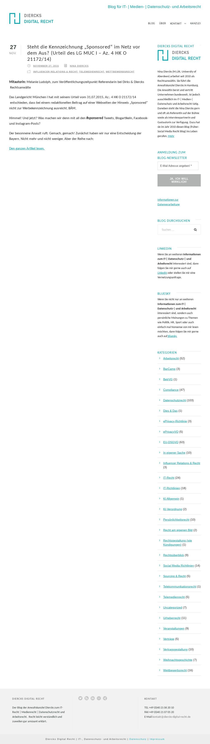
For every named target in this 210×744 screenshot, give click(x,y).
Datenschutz (138, 739)
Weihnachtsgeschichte (177, 659)
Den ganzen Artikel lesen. (27, 148)
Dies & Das (170, 410)
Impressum (157, 739)
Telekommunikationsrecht (179, 586)
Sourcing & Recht (174, 576)
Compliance (171, 389)
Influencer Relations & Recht (55, 71)
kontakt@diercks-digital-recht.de (171, 717)
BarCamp (169, 368)
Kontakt (176, 23)
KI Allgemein (171, 498)
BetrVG (168, 379)
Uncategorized (172, 607)
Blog (151, 23)
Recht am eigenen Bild (178, 530)
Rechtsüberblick (173, 555)
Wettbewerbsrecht (120, 71)
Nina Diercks (79, 66)
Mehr (171, 136)
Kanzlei (195, 23)
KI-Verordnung (172, 509)
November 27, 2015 (46, 66)
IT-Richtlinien (171, 488)
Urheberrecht (171, 618)
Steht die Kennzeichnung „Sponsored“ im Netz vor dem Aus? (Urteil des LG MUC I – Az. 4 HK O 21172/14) (83, 53)
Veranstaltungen (173, 628)
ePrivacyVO (170, 431)
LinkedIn (162, 273)
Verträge (168, 639)
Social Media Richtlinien (178, 565)
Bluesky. (172, 336)
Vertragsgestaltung (175, 649)
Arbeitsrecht (171, 358)
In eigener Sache (174, 452)
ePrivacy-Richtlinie (175, 421)
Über (162, 23)
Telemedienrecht (91, 71)
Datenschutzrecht (174, 400)
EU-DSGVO (170, 442)
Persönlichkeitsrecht (176, 519)
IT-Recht (168, 477)
